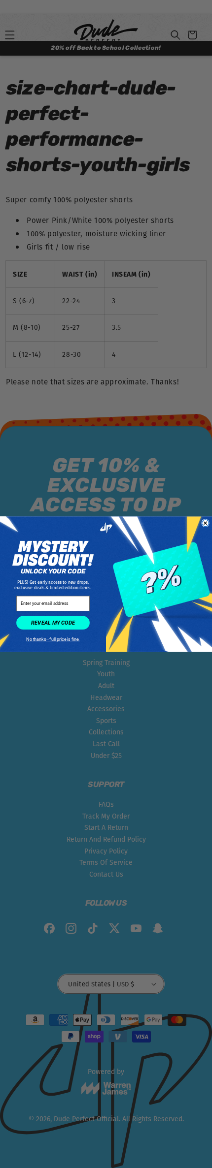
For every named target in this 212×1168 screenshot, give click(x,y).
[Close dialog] (205, 522)
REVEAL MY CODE (53, 622)
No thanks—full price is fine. (53, 638)
